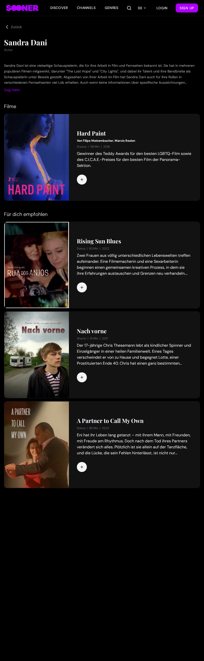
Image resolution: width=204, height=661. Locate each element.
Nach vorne (92, 331)
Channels (86, 7)
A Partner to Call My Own (110, 420)
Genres (111, 7)
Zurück (16, 27)
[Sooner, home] (22, 8)
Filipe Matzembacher (98, 141)
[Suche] (129, 7)
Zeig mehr (12, 90)
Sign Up (187, 8)
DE (140, 8)
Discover (59, 7)
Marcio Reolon (125, 141)
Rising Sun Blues (99, 241)
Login (162, 8)
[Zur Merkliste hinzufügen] (82, 180)
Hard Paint (91, 133)
